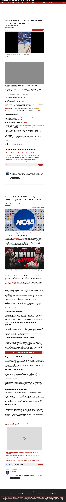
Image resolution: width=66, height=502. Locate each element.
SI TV (52, 2)
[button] (32, 3)
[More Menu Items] (54, 2)
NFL (6, 2)
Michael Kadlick (7, 27)
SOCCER (10, 2)
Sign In (64, 2)
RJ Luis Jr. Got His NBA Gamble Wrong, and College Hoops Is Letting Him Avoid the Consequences (22, 153)
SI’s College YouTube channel (13, 424)
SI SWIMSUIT (5, 0)
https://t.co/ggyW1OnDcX (32, 117)
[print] (11, 182)
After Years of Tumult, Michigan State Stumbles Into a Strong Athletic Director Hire (22, 157)
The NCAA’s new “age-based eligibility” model (13, 282)
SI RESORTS (22, 0)
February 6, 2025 (22, 97)
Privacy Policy (12, 493)
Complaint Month (15, 238)
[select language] (61, 2)
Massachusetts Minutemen (10, 59)
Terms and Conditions (40, 493)
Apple (33, 423)
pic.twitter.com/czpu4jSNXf (10, 96)
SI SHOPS (26, 0)
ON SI (2, 0)
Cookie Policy (20, 493)
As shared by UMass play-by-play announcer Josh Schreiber (16, 89)
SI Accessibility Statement (52, 493)
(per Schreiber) (24, 122)
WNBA (23, 2)
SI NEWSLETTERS (12, 0)
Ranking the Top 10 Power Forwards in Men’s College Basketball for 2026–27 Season (22, 161)
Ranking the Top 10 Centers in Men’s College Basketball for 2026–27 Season (21, 159)
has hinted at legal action (28, 383)
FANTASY (27, 2)
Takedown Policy (29, 493)
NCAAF (19, 2)
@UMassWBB (25, 94)
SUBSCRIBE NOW (31, 0)
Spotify (37, 423)
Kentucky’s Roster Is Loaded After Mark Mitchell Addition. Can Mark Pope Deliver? (22, 155)
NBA (13, 2)
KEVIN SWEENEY (13, 471)
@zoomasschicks (24, 117)
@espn (19, 117)
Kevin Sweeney (7, 205)
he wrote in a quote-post (11, 105)
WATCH (48, 2)
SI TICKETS (17, 0)
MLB (16, 2)
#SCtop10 (33, 94)
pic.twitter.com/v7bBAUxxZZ (10, 118)
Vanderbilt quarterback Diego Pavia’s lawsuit (13, 275)
